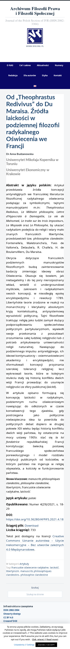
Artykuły (24, 563)
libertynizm (12, 571)
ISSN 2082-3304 (11, 610)
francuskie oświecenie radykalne (30, 567)
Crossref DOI (10, 621)
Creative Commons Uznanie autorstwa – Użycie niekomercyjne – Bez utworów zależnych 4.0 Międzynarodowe (35, 542)
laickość (54, 567)
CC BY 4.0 (8, 617)
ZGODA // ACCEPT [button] (46, 644)
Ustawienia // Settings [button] (24, 644)
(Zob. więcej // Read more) (45, 639)
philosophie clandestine (34, 574)
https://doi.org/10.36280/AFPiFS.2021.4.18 (35, 519)
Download (31, 525)
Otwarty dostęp (12, 613)
